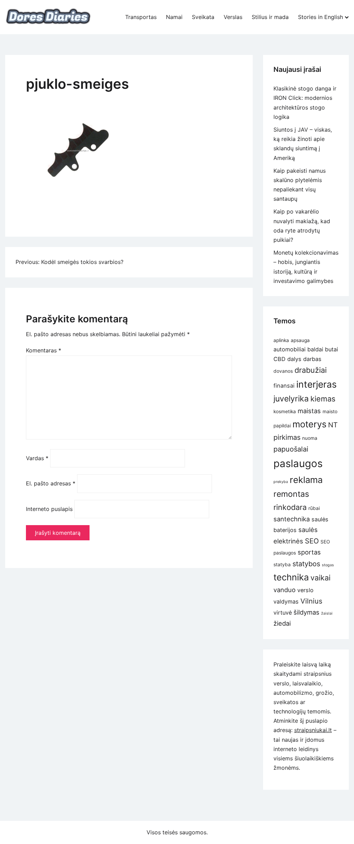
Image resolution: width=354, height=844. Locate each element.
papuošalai (290, 449)
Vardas (37, 458)
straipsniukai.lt (313, 730)
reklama (306, 479)
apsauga (300, 340)
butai (331, 349)
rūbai (314, 508)
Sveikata (203, 16)
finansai (284, 385)
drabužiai (311, 370)
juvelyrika (291, 399)
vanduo (284, 590)
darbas (312, 358)
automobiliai (289, 349)
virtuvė (282, 612)
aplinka (281, 340)
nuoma (309, 438)
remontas (291, 494)
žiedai (282, 623)
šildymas (306, 612)
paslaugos (298, 463)
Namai (174, 16)
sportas (309, 552)
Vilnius (311, 601)
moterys (309, 424)
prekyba (280, 482)
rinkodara (290, 507)
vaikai (320, 577)
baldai (315, 349)
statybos (306, 564)
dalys (294, 358)
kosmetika (284, 411)
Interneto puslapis (49, 508)
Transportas (141, 16)
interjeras (316, 384)
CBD (279, 358)
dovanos (283, 371)
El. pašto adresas (50, 483)
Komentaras (43, 350)
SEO (312, 541)
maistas (309, 411)
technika (291, 577)
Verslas (233, 16)
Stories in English (320, 16)
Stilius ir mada (270, 16)
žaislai (327, 613)
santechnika (291, 519)
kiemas (322, 398)
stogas (328, 565)
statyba (282, 564)
